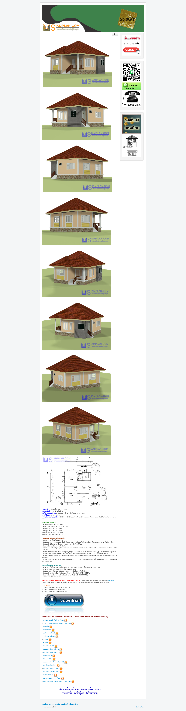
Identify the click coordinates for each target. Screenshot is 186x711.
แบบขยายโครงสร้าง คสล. (51, 668)
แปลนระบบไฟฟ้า (48, 675)
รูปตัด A (45, 639)
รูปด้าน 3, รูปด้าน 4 (49, 636)
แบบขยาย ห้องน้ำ (48, 646)
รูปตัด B (45, 643)
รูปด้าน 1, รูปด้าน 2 (49, 633)
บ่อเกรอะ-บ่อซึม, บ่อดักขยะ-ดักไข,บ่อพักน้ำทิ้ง (57, 681)
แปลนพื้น (46, 626)
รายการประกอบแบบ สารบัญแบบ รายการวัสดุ (57, 623)
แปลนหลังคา (47, 630)
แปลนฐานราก (47, 655)
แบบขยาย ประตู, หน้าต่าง (51, 649)
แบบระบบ (111, 581)
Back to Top (140, 707)
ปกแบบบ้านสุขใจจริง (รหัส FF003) (53, 620)
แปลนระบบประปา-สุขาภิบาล (51, 678)
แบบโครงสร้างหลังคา (49, 665)
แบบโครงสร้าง (47, 659)
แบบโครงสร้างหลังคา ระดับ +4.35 (53, 662)
